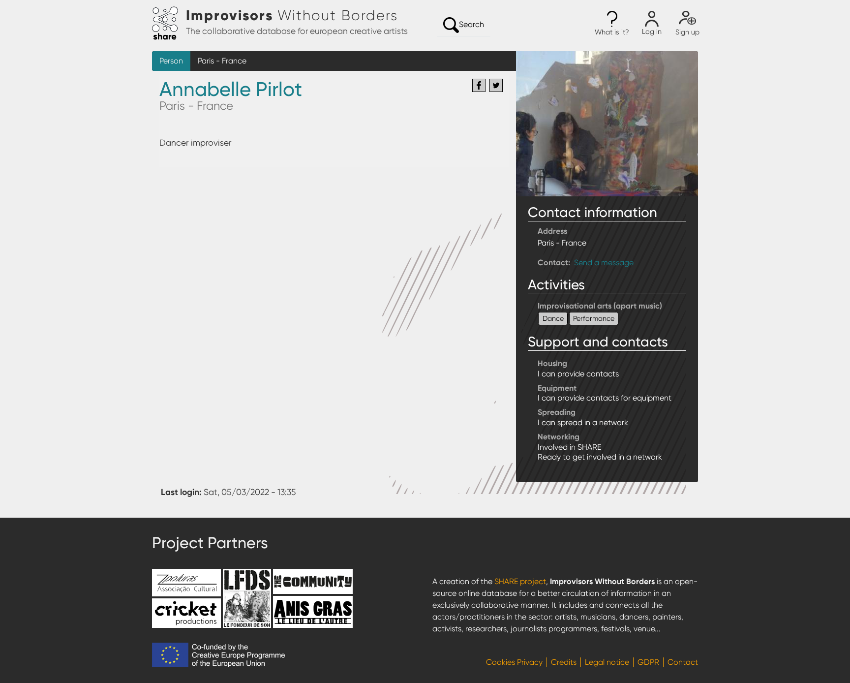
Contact (683, 662)
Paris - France (222, 60)
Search (471, 24)
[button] (612, 23)
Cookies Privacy (514, 662)
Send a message (604, 262)
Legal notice (607, 662)
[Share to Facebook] (479, 85)
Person (171, 60)
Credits (564, 662)
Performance (593, 318)
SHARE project (520, 581)
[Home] (169, 23)
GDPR (648, 662)
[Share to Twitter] (496, 85)
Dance (553, 318)
